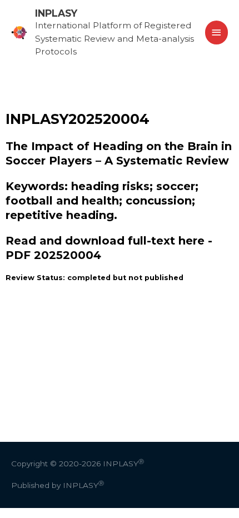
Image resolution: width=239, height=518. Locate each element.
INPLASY (56, 13)
